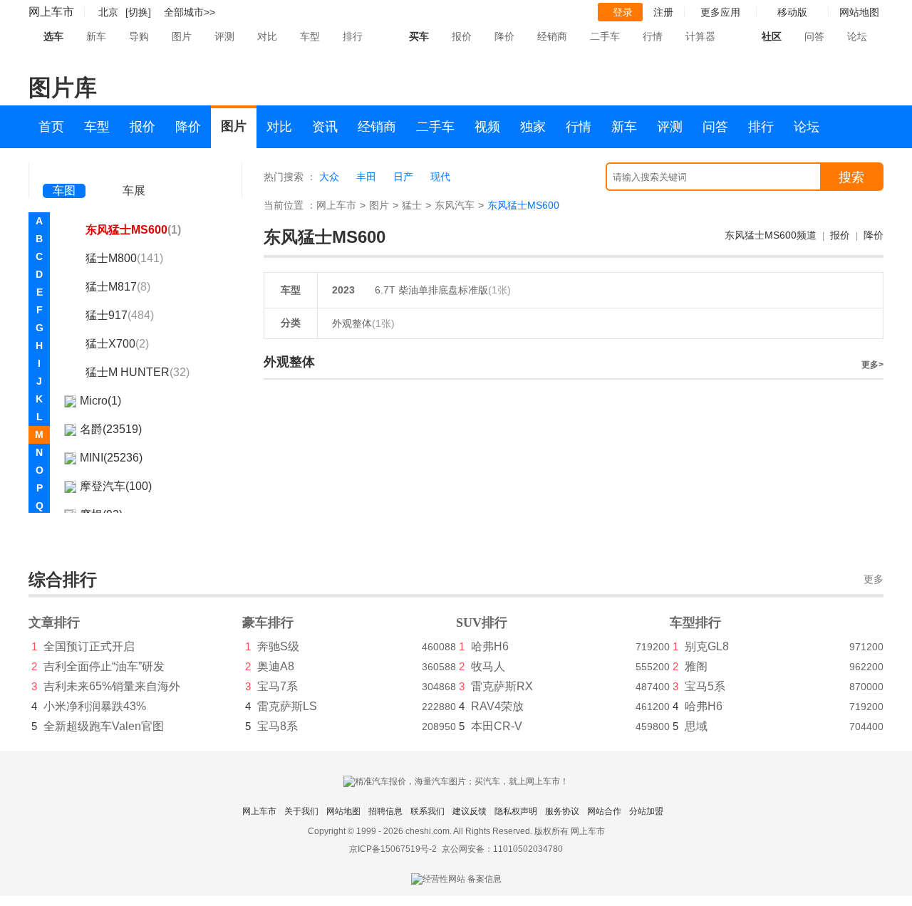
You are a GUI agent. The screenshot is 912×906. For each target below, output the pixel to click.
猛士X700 (117, 344)
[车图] (64, 170)
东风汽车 (455, 205)
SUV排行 (481, 622)
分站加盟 (646, 811)
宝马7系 (277, 686)
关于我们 (301, 811)
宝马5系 (705, 686)
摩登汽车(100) (116, 486)
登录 (623, 12)
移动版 (792, 12)
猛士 (412, 205)
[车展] (134, 171)
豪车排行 (268, 622)
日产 (403, 176)
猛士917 (120, 315)
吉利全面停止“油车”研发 (104, 666)
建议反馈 (469, 811)
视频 (487, 127)
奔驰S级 (278, 646)
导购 (139, 36)
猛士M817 (118, 287)
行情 (653, 36)
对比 (267, 36)
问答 (814, 36)
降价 (504, 36)
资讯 (325, 127)
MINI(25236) (111, 458)
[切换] (138, 12)
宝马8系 (277, 726)
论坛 (857, 36)
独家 (533, 127)
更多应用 (720, 12)
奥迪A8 (275, 666)
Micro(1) (100, 401)
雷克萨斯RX (502, 686)
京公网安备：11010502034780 (502, 849)
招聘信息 (385, 811)
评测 (224, 36)
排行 (353, 36)
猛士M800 (124, 258)
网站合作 (604, 811)
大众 (329, 176)
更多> (872, 365)
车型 (310, 36)
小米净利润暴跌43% (94, 706)
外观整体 (363, 323)
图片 (182, 36)
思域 (696, 726)
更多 (874, 579)
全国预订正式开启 (89, 646)
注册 (663, 12)
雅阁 (696, 666)
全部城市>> (189, 12)
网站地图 (343, 811)
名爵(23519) (111, 429)
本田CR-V (496, 726)
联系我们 (427, 811)
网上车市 (51, 12)
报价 (462, 36)
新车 (96, 36)
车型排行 (695, 622)
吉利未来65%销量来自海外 (111, 686)
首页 (51, 127)
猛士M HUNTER (138, 372)
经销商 (552, 36)
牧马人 (488, 666)
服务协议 (562, 811)
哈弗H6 (490, 646)
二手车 (605, 36)
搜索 (851, 177)
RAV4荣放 (497, 706)
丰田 (366, 176)
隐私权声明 (515, 811)
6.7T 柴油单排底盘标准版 (431, 290)
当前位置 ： (290, 205)
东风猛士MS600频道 (771, 235)
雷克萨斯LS (287, 706)
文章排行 (54, 622)
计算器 (700, 36)
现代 (440, 176)
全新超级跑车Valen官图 (103, 726)
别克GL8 (707, 646)
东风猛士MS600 (133, 230)
